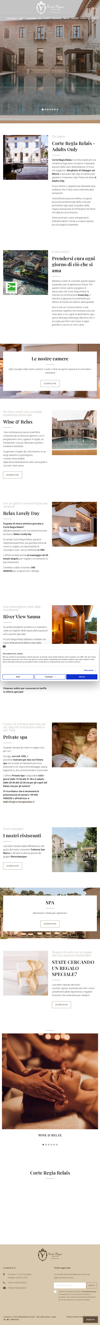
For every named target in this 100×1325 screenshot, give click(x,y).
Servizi (66, 18)
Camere (21, 18)
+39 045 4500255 (19, 1283)
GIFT (92, 18)
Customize (49, 677)
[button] (96, 18)
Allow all (82, 677)
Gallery (75, 18)
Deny (18, 677)
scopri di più (13, 475)
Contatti (84, 18)
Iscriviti (91, 1285)
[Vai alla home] (50, 7)
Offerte (46, 18)
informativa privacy (89, 1292)
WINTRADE (15, 1320)
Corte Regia (11, 18)
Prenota (90, 1320)
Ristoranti (32, 18)
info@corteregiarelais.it (21, 801)
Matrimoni (57, 18)
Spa (40, 18)
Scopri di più (50, 383)
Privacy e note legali (75, 1317)
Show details (88, 670)
